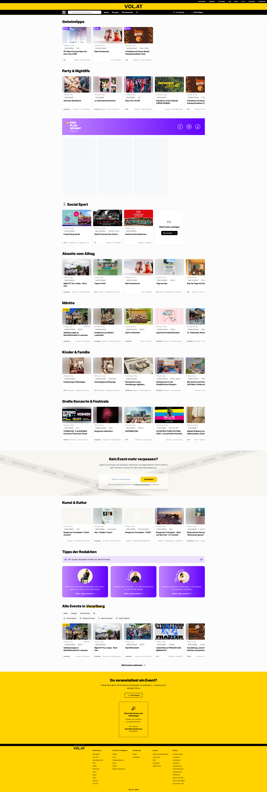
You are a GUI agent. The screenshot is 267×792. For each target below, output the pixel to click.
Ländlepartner (177, 766)
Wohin (115, 766)
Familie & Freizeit (89, 618)
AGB (154, 760)
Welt (94, 763)
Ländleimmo (177, 760)
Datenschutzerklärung (142, 484)
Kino (114, 757)
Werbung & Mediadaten (160, 754)
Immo (236, 1)
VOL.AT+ (96, 757)
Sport (94, 772)
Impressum (156, 757)
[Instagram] (189, 127)
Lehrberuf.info (177, 772)
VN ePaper (261, 1)
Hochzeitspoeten (178, 769)
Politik (94, 766)
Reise (114, 763)
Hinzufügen (198, 12)
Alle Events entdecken (132, 665)
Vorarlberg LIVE (98, 760)
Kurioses (95, 780)
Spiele (135, 754)
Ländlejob (176, 763)
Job (229, 1)
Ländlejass (136, 757)
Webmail (212, 1)
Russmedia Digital (179, 780)
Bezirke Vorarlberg (119, 769)
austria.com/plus (178, 778)
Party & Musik (71, 618)
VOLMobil (221, 1)
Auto (243, 1)
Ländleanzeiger (178, 754)
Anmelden (149, 479)
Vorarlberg (180, 12)
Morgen (115, 12)
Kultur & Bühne (124, 618)
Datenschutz (157, 766)
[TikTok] (198, 127)
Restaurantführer (118, 760)
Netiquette (156, 763)
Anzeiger (251, 1)
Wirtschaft (96, 769)
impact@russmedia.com (133, 729)
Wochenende (127, 12)
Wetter (115, 754)
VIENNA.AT (176, 775)
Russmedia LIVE (178, 783)
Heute (106, 12)
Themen (95, 783)
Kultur (94, 775)
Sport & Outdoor (107, 618)
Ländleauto (176, 757)
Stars (94, 778)
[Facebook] (180, 127)
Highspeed (202, 1)
